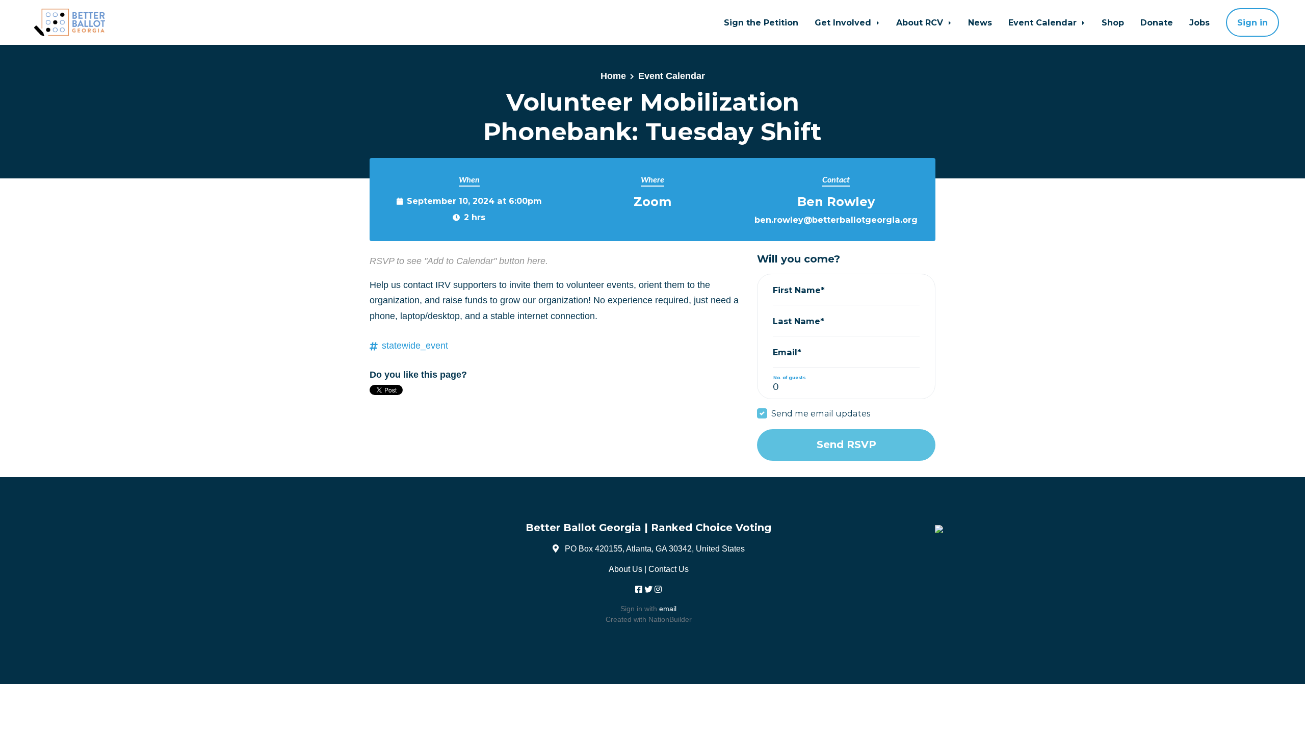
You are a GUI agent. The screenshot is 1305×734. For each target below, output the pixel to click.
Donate (1156, 22)
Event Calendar (1043, 22)
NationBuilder (670, 619)
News (980, 22)
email (667, 609)
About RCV (921, 22)
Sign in (1252, 22)
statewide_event (415, 345)
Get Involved (844, 22)
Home (613, 76)
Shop (1113, 22)
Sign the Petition (761, 22)
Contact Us (668, 568)
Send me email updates (820, 413)
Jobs (1199, 22)
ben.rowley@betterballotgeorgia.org (836, 220)
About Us (625, 568)
